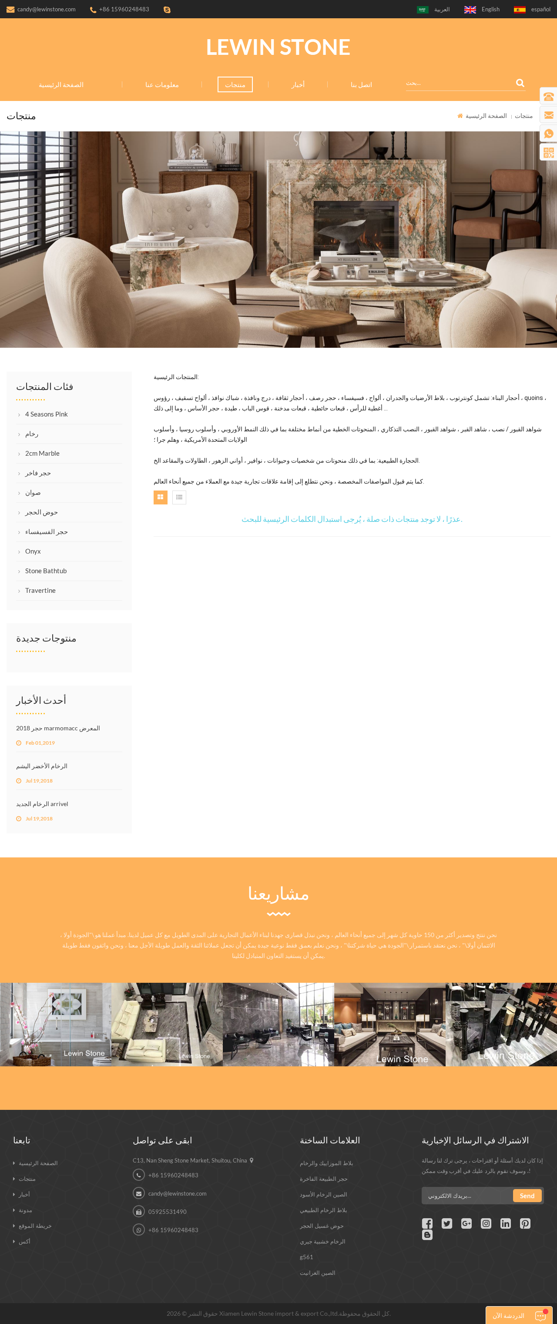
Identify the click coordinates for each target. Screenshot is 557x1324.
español (540, 9)
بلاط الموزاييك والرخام (326, 1162)
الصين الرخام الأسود (323, 1194)
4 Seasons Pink (46, 414)
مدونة (25, 1209)
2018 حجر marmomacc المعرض (58, 728)
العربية (442, 9)
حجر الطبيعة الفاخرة (324, 1178)
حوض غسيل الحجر (322, 1225)
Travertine (40, 590)
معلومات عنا (162, 84)
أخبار (298, 84)
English (491, 9)
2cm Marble (42, 453)
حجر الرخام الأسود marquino (501, 1002)
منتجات (235, 84)
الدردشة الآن (508, 1315)
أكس (24, 1241)
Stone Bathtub (46, 571)
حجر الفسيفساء (46, 531)
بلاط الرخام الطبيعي (323, 1209)
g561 (306, 1256)
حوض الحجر (41, 512)
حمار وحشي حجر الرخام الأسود (390, 1002)
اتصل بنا (361, 84)
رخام (31, 433)
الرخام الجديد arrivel (42, 803)
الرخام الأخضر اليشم (41, 766)
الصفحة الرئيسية (61, 84)
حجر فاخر (38, 473)
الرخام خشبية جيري (323, 1241)
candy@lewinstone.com (46, 9)
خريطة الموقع (35, 1225)
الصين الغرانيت (318, 1272)
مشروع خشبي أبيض (56, 1003)
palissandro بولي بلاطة (167, 1003)
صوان (33, 492)
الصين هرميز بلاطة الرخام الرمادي (278, 1002)
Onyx (33, 551)
